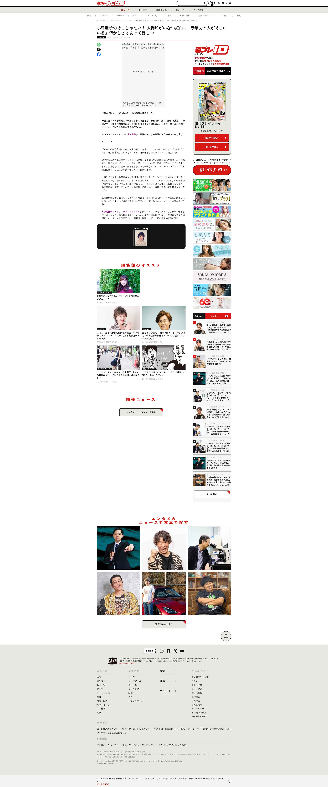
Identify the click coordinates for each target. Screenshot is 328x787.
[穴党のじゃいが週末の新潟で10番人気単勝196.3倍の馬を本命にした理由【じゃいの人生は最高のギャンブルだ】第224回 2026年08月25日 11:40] (164, 548)
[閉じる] (229, 781)
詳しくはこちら (103, 784)
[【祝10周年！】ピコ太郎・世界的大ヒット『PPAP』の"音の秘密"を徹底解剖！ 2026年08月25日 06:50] (118, 593)
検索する (205, 3)
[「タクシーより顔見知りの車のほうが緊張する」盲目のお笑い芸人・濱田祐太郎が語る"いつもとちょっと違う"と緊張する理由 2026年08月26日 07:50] (118, 548)
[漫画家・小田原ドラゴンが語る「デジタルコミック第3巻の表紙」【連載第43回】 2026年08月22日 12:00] (164, 593)
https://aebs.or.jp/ (127, 663)
